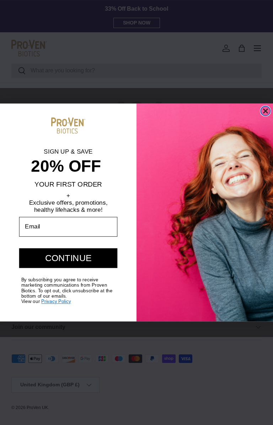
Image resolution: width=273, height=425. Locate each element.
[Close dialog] (265, 111)
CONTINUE (68, 258)
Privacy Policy (56, 301)
